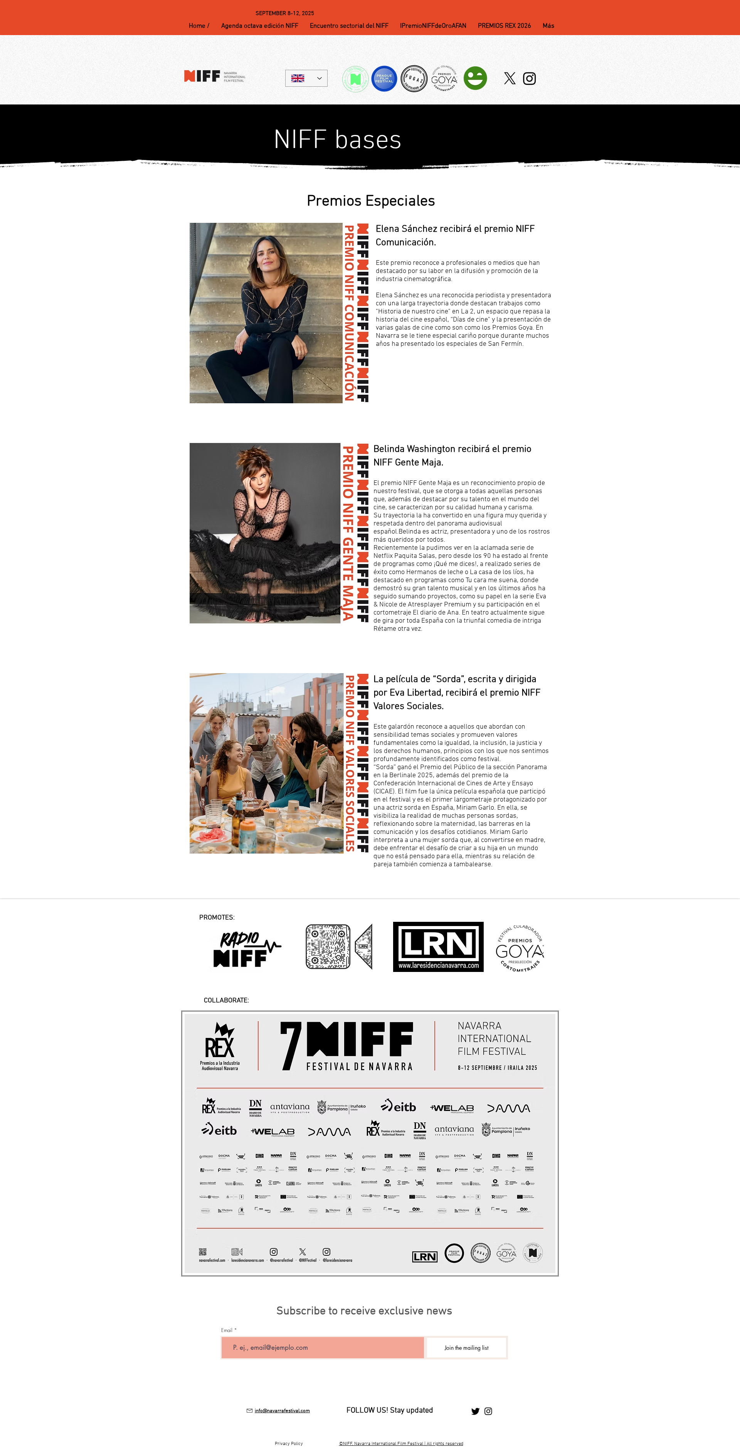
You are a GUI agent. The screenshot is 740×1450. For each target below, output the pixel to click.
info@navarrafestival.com (282, 1411)
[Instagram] (529, 78)
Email (226, 1330)
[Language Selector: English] (306, 78)
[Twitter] (476, 1411)
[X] (509, 78)
